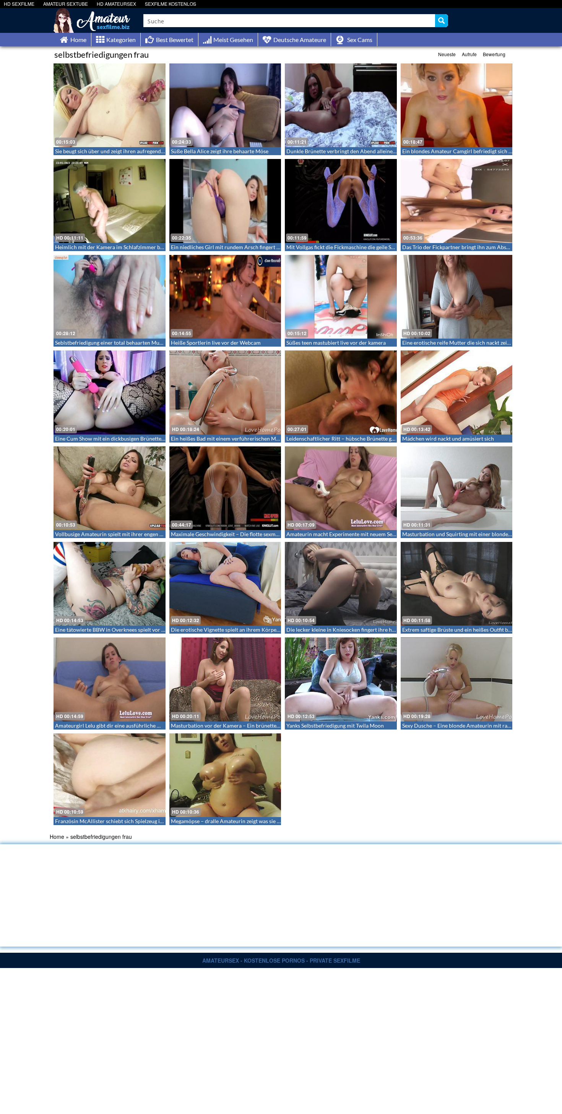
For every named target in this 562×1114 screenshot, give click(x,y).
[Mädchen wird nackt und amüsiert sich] (457, 392)
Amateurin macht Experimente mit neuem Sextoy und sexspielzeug (364, 534)
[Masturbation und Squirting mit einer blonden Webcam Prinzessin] (457, 488)
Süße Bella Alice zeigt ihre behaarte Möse (219, 151)
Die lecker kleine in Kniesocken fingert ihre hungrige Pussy (355, 629)
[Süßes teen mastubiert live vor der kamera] (341, 297)
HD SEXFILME (19, 4)
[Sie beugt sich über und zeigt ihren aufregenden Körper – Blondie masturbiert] (110, 105)
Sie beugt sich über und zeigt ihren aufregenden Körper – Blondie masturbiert (146, 151)
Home (57, 836)
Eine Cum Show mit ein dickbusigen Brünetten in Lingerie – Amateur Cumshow (148, 438)
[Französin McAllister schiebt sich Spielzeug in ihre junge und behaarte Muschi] (110, 775)
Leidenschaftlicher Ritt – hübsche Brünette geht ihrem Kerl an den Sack (370, 438)
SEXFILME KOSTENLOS (170, 4)
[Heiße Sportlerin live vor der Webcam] (225, 297)
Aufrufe (469, 54)
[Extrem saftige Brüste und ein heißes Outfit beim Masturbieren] (457, 584)
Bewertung (494, 54)
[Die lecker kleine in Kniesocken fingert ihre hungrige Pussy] (341, 584)
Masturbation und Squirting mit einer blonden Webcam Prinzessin (480, 534)
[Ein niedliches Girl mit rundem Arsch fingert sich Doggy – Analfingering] (225, 201)
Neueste (447, 54)
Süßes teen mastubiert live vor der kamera (336, 342)
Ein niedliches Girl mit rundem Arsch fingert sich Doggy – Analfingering (255, 247)
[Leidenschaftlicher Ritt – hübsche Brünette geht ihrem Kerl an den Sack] (341, 392)
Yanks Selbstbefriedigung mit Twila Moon (335, 725)
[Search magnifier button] (441, 20)
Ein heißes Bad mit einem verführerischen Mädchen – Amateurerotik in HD (260, 438)
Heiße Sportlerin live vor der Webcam (216, 342)
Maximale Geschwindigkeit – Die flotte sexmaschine (232, 534)
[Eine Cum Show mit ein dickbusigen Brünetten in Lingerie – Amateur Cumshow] (110, 392)
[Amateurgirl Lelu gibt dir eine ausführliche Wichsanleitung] (110, 679)
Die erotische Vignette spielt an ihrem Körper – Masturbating (243, 629)
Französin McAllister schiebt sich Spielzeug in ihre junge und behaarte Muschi (147, 821)
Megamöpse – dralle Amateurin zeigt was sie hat (227, 821)
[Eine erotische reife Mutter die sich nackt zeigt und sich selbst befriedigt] (457, 297)
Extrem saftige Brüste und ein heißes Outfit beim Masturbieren (476, 629)
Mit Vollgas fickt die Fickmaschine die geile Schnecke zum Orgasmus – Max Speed (382, 247)
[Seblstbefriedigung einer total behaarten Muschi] (110, 297)
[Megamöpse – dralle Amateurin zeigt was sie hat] (225, 775)
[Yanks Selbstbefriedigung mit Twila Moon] (341, 679)
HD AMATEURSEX (116, 4)
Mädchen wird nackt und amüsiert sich (448, 438)
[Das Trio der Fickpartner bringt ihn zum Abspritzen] (457, 201)
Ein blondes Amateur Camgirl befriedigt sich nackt (461, 151)
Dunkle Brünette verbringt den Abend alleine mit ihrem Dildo (359, 151)
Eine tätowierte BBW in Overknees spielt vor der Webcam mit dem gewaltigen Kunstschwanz (165, 629)
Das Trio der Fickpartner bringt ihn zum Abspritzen (462, 247)
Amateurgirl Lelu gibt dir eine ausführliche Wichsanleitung (124, 725)
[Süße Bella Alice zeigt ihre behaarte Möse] (225, 105)
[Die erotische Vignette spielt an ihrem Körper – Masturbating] (225, 584)
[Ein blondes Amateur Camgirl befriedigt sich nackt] (457, 105)
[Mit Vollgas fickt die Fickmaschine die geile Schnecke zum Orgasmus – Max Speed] (341, 201)
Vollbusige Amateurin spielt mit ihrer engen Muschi (116, 534)
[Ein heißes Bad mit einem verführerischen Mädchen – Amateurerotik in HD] (225, 392)
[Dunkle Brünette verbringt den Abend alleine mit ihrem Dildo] (341, 105)
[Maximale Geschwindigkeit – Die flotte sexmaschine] (225, 488)
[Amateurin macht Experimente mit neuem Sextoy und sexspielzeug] (341, 488)
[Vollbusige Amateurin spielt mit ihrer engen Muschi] (110, 488)
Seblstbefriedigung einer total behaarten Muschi (112, 342)
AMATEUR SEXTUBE (65, 4)
